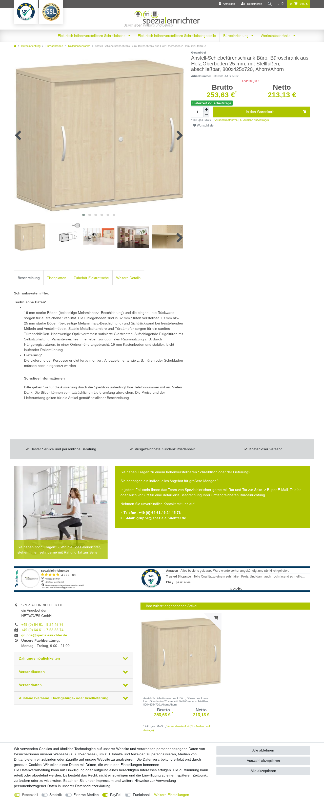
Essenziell (30, 795)
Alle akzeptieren (263, 771)
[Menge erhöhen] (206, 109)
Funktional (141, 795)
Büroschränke (54, 45)
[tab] (29, 277)
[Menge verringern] (206, 114)
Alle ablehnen (263, 750)
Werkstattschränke (276, 36)
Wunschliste (205, 125)
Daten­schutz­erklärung (92, 786)
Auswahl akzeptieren (263, 761)
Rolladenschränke (78, 45)
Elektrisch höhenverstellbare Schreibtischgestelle (177, 36)
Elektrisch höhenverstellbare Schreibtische (92, 36)
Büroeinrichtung (236, 36)
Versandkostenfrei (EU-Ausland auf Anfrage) (241, 119)
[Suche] (270, 4)
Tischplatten (56, 278)
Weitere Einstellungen (171, 795)
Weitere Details (128, 278)
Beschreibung (29, 278)
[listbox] (180, 653)
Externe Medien (86, 795)
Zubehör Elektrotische (91, 278)
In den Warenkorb (260, 112)
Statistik (55, 795)
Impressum (105, 781)
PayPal (115, 795)
